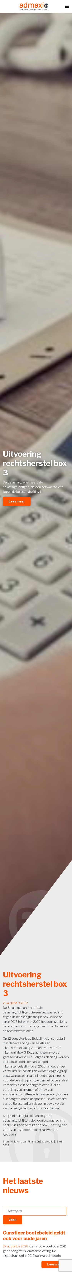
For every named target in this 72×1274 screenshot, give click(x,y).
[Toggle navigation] (67, 6)
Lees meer (17, 501)
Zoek (13, 1220)
